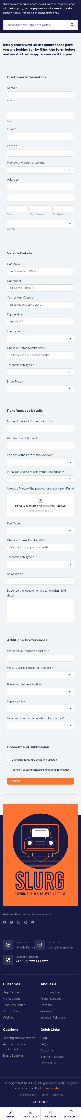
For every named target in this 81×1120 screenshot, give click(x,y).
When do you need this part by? (28, 651)
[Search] (72, 25)
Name (12, 88)
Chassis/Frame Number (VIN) (26, 348)
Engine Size (14, 314)
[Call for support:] (8, 960)
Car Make (13, 264)
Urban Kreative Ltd (53, 1088)
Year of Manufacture (20, 297)
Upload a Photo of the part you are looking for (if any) (40, 488)
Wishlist (71, 1116)
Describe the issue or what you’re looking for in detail (37, 593)
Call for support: (27, 957)
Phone (12, 146)
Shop (10, 1116)
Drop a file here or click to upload (40, 506)
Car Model (14, 281)
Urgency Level (16, 701)
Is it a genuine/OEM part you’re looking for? (35, 472)
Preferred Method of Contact (26, 162)
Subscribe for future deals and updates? (34, 759)
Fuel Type (14, 331)
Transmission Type (20, 365)
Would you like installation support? (30, 668)
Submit (15, 781)
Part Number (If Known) (22, 438)
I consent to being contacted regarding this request (40, 769)
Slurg (33, 1083)
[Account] (30, 1112)
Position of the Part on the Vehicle (30, 455)
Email (11, 129)
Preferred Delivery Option (24, 684)
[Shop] (10, 1112)
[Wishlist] (71, 1112)
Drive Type (15, 381)
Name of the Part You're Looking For (30, 421)
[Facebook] (4, 922)
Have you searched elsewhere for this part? (36, 718)
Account (30, 1116)
